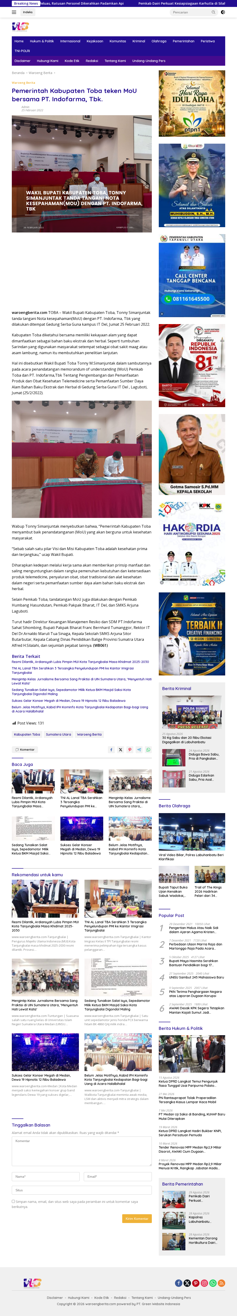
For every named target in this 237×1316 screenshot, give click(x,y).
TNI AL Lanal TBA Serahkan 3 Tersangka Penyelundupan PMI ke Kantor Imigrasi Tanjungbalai (73, 670)
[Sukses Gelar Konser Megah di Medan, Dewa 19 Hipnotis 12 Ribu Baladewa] (81, 829)
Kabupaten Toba (27, 734)
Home (19, 41)
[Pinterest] (196, 1283)
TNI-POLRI (22, 51)
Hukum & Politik (42, 41)
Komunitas (118, 41)
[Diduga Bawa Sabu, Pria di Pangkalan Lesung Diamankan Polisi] (173, 757)
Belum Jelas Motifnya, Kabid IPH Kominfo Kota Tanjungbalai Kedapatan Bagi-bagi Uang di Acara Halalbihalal (80, 709)
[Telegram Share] (139, 749)
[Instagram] (204, 1283)
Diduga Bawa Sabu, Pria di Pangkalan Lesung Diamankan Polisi (204, 756)
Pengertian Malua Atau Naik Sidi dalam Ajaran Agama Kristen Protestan (193, 930)
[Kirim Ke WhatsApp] (148, 749)
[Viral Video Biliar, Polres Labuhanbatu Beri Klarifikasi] (192, 832)
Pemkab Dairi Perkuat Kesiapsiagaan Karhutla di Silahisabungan (120, 3)
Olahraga (159, 41)
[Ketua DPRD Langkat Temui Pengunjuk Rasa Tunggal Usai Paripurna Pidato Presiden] (192, 1054)
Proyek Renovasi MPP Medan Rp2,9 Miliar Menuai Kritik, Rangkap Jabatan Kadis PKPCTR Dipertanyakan (190, 1166)
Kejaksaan (95, 41)
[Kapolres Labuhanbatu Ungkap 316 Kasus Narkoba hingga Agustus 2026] (173, 1220)
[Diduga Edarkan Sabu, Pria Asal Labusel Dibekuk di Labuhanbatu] (173, 778)
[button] (213, 12)
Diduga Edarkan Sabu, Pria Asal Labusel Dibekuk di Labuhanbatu (203, 777)
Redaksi (92, 61)
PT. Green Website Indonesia (158, 1304)
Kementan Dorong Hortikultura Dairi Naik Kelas (203, 1240)
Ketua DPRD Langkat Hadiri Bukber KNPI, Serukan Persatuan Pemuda (190, 1133)
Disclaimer (23, 61)
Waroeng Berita (23, 83)
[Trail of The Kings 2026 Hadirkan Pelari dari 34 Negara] (210, 874)
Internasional (70, 41)
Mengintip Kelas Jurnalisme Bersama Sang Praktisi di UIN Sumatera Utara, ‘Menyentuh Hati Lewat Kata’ (82, 681)
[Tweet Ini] (120, 749)
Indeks (28, 12)
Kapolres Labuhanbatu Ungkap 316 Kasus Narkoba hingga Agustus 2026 (203, 1219)
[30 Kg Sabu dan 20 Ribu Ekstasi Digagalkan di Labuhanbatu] (192, 712)
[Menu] (15, 12)
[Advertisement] (82, 272)
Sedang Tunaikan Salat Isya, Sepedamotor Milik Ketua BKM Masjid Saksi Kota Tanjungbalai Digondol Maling (71, 692)
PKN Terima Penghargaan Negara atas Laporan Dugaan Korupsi (195, 994)
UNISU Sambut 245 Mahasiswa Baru (196, 977)
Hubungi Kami (47, 61)
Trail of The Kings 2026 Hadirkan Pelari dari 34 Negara (208, 891)
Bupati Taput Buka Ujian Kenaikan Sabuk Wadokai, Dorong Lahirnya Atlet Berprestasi (173, 891)
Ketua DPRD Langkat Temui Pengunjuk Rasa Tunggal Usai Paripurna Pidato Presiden (188, 1083)
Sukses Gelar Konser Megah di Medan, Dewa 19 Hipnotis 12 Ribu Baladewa (68, 701)
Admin (25, 107)
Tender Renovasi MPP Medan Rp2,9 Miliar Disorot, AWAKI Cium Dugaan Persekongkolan (190, 1149)
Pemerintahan (183, 41)
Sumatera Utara (58, 734)
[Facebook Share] (111, 749)
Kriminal (139, 41)
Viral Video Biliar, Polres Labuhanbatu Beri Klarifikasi (191, 857)
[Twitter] (187, 1283)
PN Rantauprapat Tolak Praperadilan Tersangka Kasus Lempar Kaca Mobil (187, 1100)
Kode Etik (72, 61)
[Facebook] (178, 1283)
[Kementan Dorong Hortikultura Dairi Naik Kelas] (173, 1241)
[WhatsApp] (213, 1283)
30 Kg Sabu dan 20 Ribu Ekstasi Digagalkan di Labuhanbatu (186, 740)
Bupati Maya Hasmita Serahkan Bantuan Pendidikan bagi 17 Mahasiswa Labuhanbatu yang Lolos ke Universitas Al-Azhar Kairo (196, 963)
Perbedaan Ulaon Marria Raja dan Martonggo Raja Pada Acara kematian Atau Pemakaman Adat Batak (195, 946)
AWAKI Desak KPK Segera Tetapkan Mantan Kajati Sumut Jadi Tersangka (196, 1010)
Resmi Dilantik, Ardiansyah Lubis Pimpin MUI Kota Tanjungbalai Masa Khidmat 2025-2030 (80, 662)
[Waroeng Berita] (31, 26)
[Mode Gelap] (223, 12)
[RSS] (221, 1283)
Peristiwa (208, 41)
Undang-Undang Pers (148, 61)
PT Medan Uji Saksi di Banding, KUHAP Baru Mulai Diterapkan (192, 1116)
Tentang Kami (115, 61)
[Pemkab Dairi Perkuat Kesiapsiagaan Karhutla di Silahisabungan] (173, 1199)
